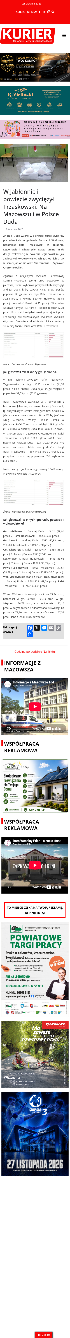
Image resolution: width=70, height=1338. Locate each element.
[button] (64, 35)
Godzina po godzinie (28, 652)
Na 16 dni (49, 652)
